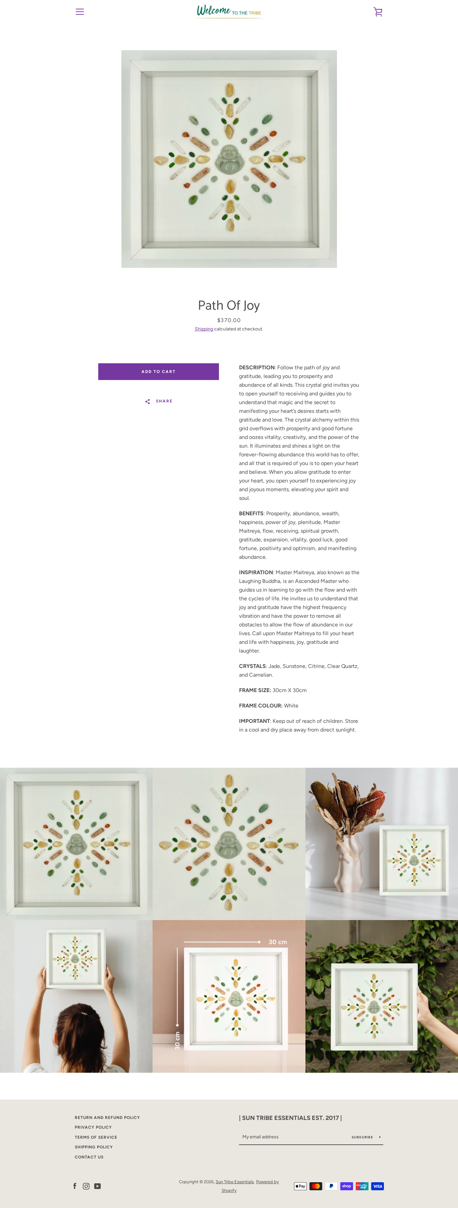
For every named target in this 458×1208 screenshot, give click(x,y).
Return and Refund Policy (107, 1117)
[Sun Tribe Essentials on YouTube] (97, 1186)
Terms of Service (96, 1137)
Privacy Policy (93, 1127)
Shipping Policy (94, 1147)
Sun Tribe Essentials (235, 1181)
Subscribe (363, 1137)
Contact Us (89, 1157)
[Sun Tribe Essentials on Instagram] (86, 1186)
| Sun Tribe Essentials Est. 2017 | (290, 1118)
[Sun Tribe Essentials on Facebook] (74, 1186)
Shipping (204, 329)
